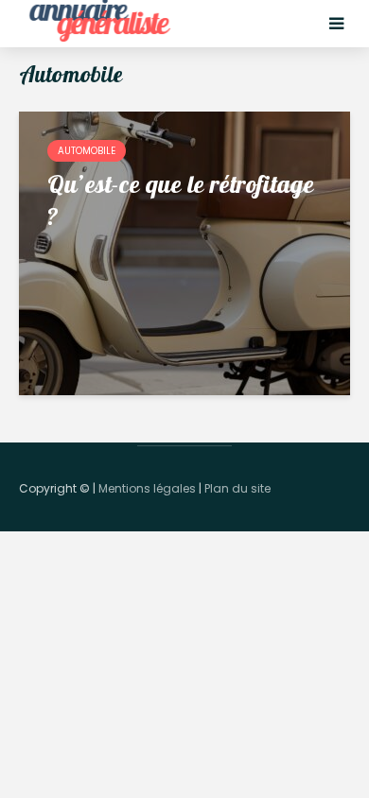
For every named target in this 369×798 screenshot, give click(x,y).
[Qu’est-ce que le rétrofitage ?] (184, 252)
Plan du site (237, 488)
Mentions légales (147, 488)
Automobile (86, 151)
